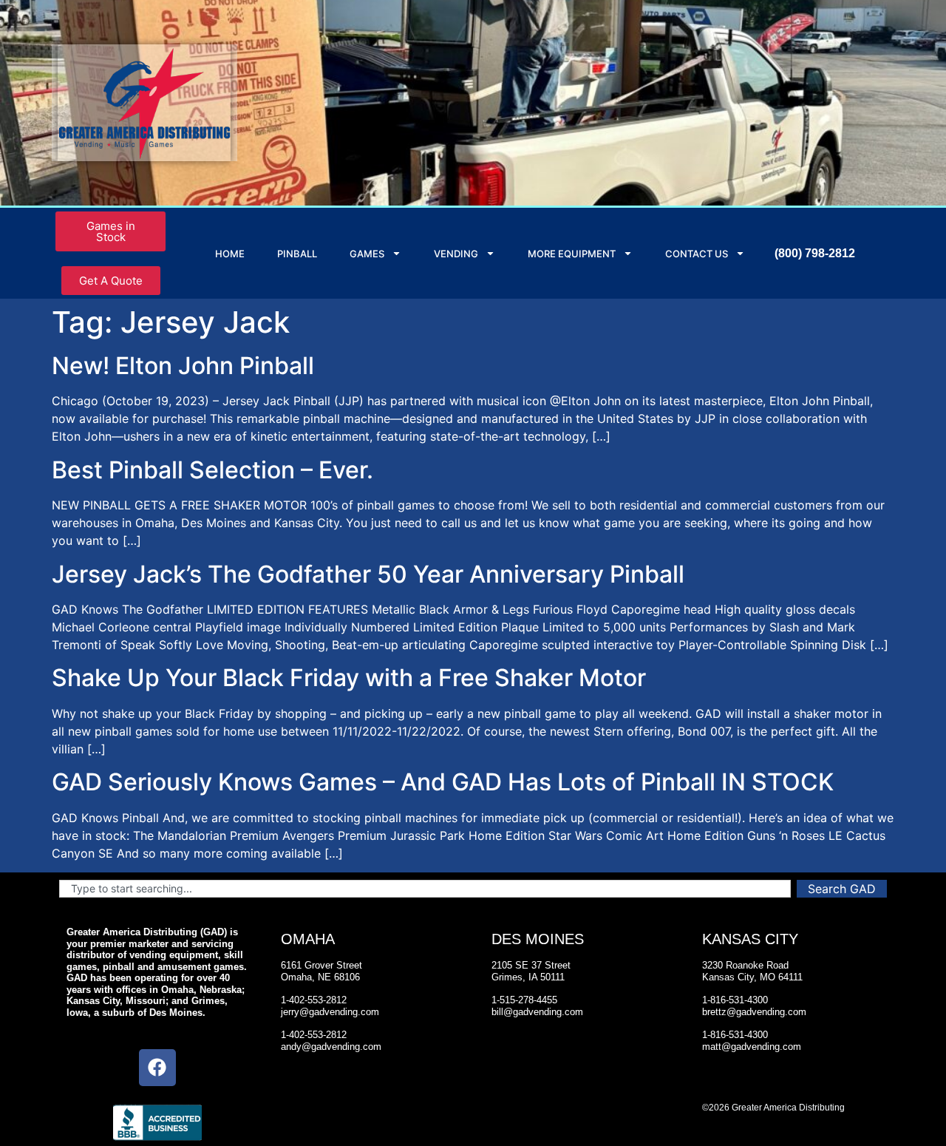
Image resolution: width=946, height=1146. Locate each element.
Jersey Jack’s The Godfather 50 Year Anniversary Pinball (368, 574)
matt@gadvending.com (751, 1046)
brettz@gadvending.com (754, 1011)
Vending (456, 254)
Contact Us (696, 254)
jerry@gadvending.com (330, 1011)
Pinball (297, 254)
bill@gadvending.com (537, 1011)
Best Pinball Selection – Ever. (212, 469)
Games (367, 254)
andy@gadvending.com (331, 1046)
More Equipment (572, 254)
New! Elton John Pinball (183, 365)
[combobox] (425, 889)
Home (230, 254)
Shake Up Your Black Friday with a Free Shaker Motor (349, 677)
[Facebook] (157, 1067)
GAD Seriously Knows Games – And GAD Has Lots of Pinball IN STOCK (443, 781)
